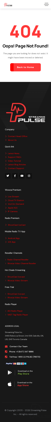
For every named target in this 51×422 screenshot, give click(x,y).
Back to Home (25, 67)
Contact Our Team (18, 346)
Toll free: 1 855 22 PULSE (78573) (24, 357)
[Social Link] (8, 176)
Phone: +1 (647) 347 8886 (21, 351)
